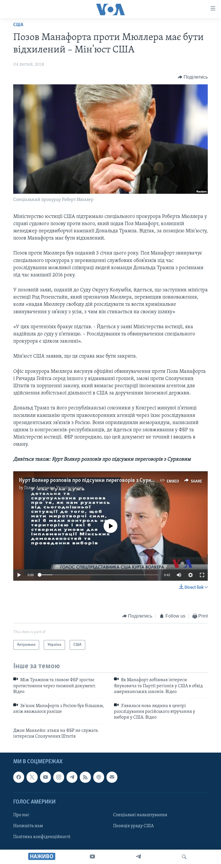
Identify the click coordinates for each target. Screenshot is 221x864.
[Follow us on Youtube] (45, 777)
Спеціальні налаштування (140, 815)
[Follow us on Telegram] (71, 777)
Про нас (21, 815)
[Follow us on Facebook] (18, 777)
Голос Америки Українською (53, 488)
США (18, 25)
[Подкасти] (98, 777)
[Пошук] (184, 857)
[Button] (193, 77)
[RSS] (85, 777)
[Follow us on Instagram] (58, 777)
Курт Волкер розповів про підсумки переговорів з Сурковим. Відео (99, 480)
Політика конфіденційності (42, 837)
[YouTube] (92, 857)
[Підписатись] (111, 777)
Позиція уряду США (133, 826)
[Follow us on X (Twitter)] (31, 777)
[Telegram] (138, 857)
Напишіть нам (28, 826)
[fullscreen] (202, 575)
